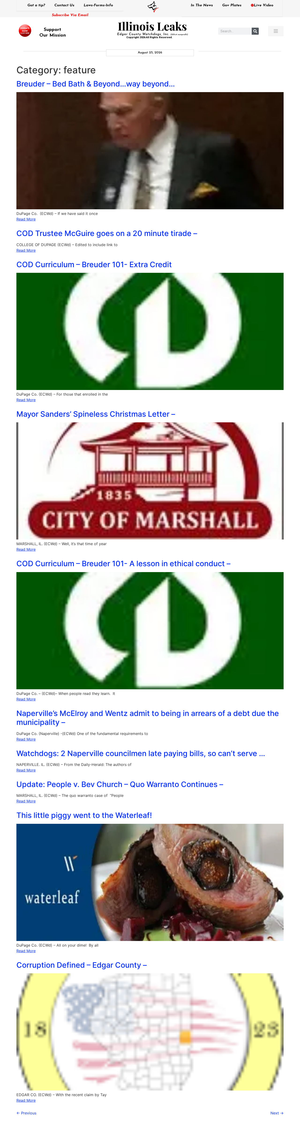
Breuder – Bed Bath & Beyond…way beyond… (95, 83)
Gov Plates (231, 5)
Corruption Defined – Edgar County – (81, 965)
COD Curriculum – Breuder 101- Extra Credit (94, 264)
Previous (26, 1113)
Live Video (263, 5)
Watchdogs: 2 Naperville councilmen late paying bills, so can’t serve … (140, 753)
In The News (202, 5)
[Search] (255, 31)
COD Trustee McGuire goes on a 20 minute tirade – (106, 233)
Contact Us (64, 5)
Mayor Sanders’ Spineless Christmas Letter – (95, 414)
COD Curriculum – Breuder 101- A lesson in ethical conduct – (123, 563)
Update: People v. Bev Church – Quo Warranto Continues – (119, 784)
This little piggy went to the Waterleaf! (84, 815)
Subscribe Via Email (70, 15)
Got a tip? (36, 5)
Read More (26, 219)
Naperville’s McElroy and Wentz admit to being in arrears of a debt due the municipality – (147, 718)
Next (277, 1113)
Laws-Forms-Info (98, 5)
